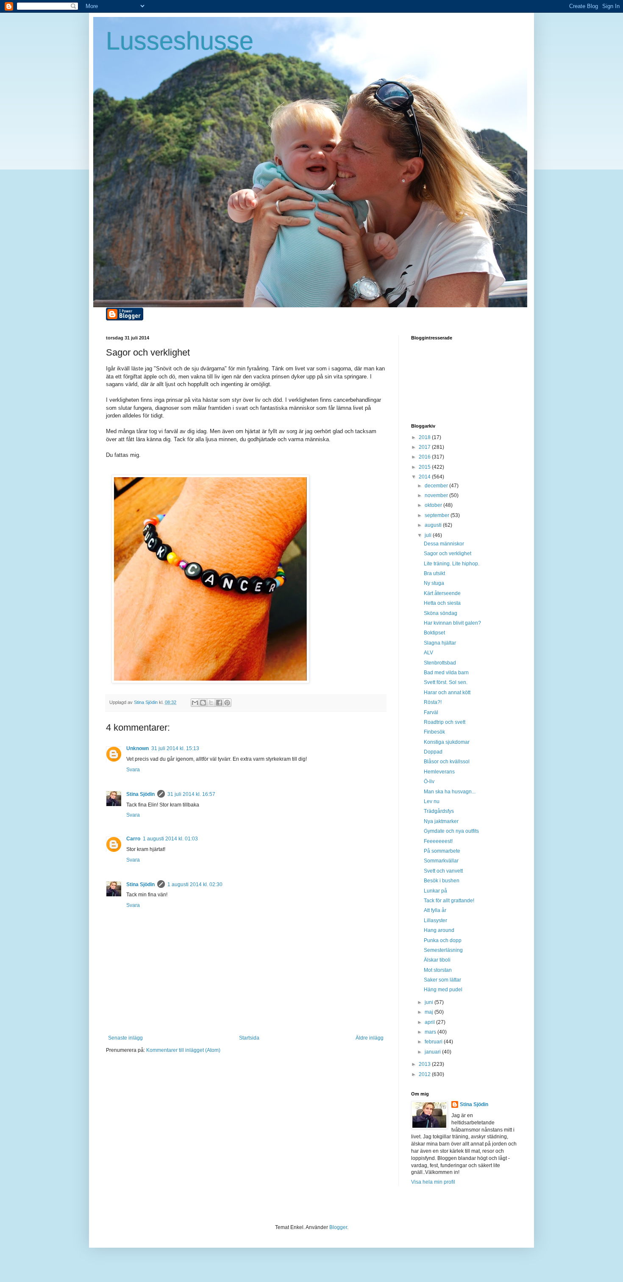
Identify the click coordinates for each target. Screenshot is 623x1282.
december (437, 486)
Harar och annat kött (447, 692)
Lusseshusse (179, 41)
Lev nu (431, 801)
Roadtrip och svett (444, 722)
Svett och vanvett (443, 871)
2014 (425, 477)
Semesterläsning (443, 950)
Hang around (439, 930)
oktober (434, 505)
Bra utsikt (434, 573)
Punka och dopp (443, 940)
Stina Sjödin (140, 794)
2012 (425, 1074)
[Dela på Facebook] (219, 702)
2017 (425, 447)
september (438, 515)
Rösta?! (433, 702)
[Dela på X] (211, 702)
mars (431, 1032)
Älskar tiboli (437, 960)
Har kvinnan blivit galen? (452, 623)
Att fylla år (435, 910)
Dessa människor (444, 544)
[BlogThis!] (203, 702)
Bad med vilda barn (446, 673)
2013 (425, 1064)
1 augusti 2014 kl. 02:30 (194, 884)
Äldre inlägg (370, 1038)
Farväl (431, 712)
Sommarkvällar (441, 861)
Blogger (338, 1227)
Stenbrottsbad (440, 663)
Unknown (137, 748)
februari (434, 1042)
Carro (133, 839)
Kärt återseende (442, 593)
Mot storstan (438, 970)
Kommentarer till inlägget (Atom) (183, 1050)
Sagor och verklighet (447, 553)
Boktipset (434, 633)
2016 (425, 457)
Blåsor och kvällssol (447, 762)
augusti (434, 525)
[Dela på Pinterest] (227, 702)
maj (429, 1012)
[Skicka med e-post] (195, 702)
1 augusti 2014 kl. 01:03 (170, 839)
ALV (428, 653)
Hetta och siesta (442, 603)
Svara (133, 770)
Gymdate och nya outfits (451, 831)
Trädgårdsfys (439, 811)
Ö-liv (429, 781)
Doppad (433, 752)
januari (433, 1052)
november (437, 495)
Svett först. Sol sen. (445, 682)
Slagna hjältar (440, 643)
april (430, 1022)
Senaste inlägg (125, 1038)
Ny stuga (434, 583)
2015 (425, 467)
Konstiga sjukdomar (447, 742)
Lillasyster (435, 920)
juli (429, 535)
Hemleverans (439, 772)
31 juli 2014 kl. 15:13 (175, 748)
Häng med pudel (443, 990)
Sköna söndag (440, 613)
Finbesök (434, 732)
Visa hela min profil (433, 1182)
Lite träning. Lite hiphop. (451, 564)
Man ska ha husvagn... (450, 792)
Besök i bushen (441, 881)
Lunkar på (435, 891)
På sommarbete (442, 851)
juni (429, 1002)
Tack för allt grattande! (449, 901)
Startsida (249, 1038)
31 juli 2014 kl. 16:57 (191, 794)
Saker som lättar (442, 980)
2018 (425, 437)
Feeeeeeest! (438, 841)
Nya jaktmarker (441, 821)
